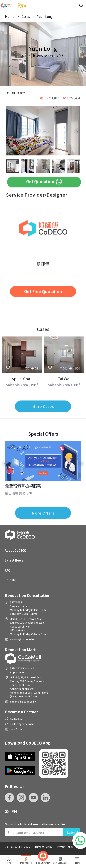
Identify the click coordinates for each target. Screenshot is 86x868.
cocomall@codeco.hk (23, 701)
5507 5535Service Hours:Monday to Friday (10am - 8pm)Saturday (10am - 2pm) (28, 608)
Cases (26, 16)
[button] (12, 131)
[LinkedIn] (45, 797)
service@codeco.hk (22, 639)
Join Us (10, 580)
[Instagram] (21, 797)
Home (9, 16)
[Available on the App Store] (20, 756)
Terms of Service (43, 846)
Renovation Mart (20, 649)
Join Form (16, 729)
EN (14, 811)
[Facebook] (9, 797)
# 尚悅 (21, 93)
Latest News (14, 560)
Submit (72, 832)
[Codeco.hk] (14, 5)
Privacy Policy (65, 846)
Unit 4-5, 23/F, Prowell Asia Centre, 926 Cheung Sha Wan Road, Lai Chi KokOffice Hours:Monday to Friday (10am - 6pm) (28, 626)
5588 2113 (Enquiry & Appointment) (22, 670)
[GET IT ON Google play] (20, 770)
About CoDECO (15, 550)
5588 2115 (16, 719)
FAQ (8, 570)
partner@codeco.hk (22, 724)
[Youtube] (33, 797)
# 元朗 (11, 93)
